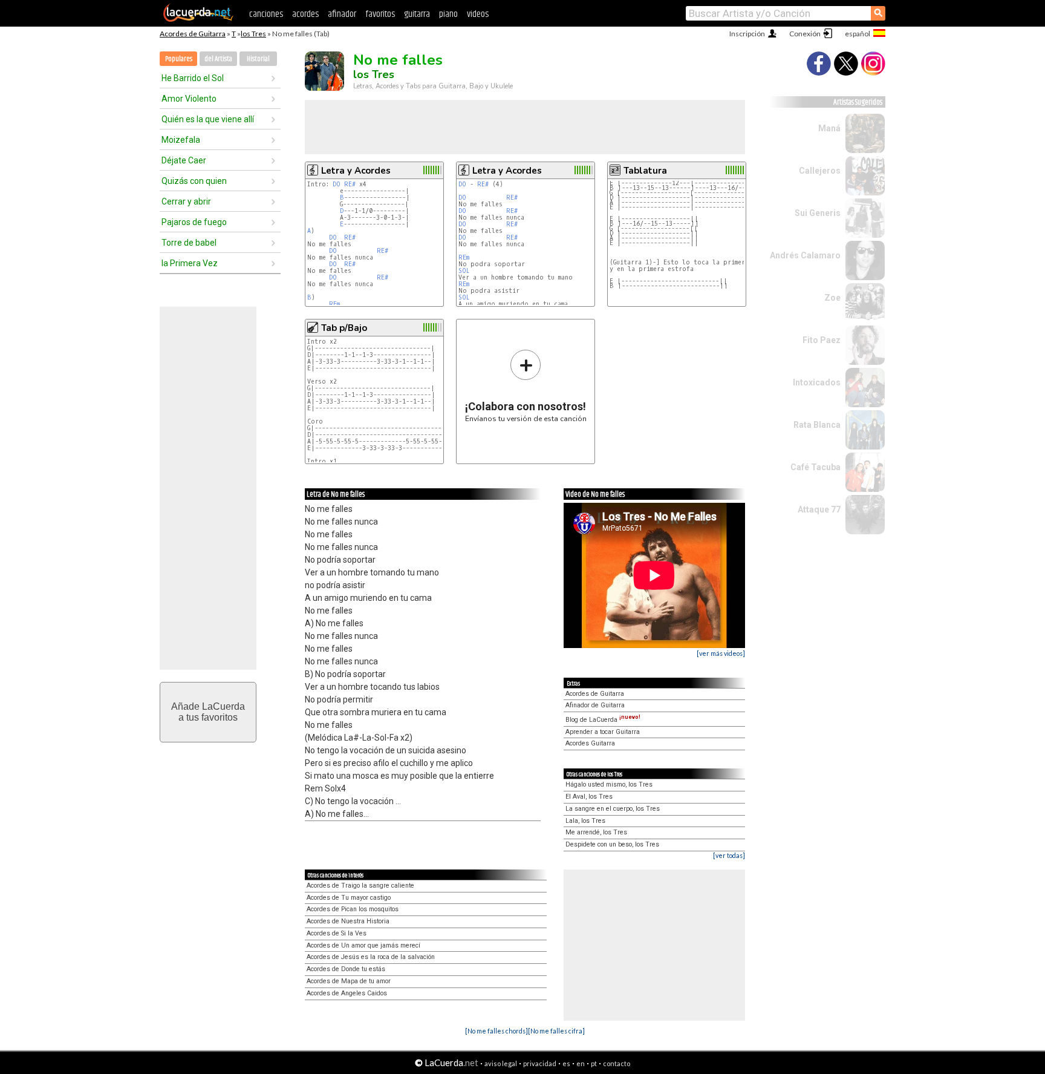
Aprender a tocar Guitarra (602, 732)
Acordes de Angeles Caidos (347, 993)
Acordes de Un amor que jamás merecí (363, 945)
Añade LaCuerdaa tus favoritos (208, 711)
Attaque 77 (819, 509)
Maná (829, 128)
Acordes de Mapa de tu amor (349, 981)
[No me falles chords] (496, 1031)
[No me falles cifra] (556, 1031)
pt (594, 1063)
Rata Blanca (817, 425)
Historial (258, 59)
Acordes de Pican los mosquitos (353, 909)
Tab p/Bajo (344, 328)
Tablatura (645, 171)
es (566, 1063)
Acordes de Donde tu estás (346, 969)
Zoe (832, 298)
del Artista (218, 59)
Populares (178, 59)
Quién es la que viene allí (207, 119)
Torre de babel (188, 242)
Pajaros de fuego (194, 222)
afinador (342, 14)
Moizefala (180, 140)
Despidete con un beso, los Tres (612, 844)
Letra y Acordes (356, 171)
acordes (305, 14)
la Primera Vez (189, 263)
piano (448, 14)
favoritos (380, 14)
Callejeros (820, 170)
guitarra (417, 14)
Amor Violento (188, 98)
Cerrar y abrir (186, 201)
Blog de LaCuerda (602, 720)
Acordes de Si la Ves (336, 933)
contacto (616, 1063)
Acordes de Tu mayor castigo (349, 898)
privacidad (539, 1063)
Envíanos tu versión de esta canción (526, 386)
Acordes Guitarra (590, 743)
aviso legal (500, 1063)
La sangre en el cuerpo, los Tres (612, 809)
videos (478, 14)
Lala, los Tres (585, 821)
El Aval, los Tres (589, 797)
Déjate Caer (183, 160)
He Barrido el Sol (192, 78)
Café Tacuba (815, 467)
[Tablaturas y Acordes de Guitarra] (198, 19)
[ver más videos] (721, 653)
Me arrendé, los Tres (596, 832)
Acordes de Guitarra (193, 33)
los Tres (253, 33)
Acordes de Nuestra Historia (348, 921)
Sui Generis (818, 213)
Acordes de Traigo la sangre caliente (360, 885)
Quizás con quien (194, 181)
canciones (266, 14)
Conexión (805, 33)
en (580, 1063)
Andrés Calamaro (805, 255)
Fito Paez (821, 340)
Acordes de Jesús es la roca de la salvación (371, 957)
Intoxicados (817, 382)
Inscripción (747, 33)
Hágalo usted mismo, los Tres (609, 784)
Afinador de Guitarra (595, 705)
